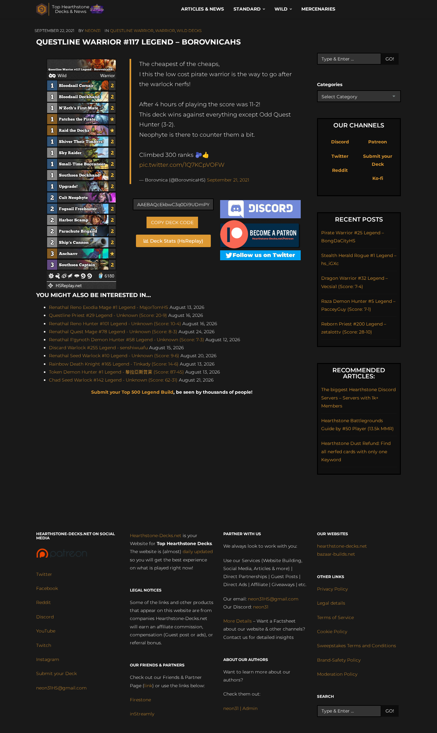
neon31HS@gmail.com (61, 688)
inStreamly (142, 714)
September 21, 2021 (228, 180)
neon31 (92, 30)
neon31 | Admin (240, 708)
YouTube (45, 631)
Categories (329, 84)
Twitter (339, 156)
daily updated (198, 551)
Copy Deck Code (172, 222)
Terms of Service (335, 617)
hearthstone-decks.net (342, 546)
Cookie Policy (332, 631)
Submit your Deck (56, 673)
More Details (237, 621)
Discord (340, 142)
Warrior (165, 30)
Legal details (331, 603)
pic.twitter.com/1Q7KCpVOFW (182, 164)
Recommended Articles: (358, 373)
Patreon (377, 142)
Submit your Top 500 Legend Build (132, 392)
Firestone (140, 700)
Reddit (340, 170)
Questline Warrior (132, 30)
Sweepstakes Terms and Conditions (356, 645)
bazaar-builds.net (336, 554)
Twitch (43, 645)
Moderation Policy (337, 674)
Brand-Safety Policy (339, 660)
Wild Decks (189, 30)
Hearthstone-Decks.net (155, 535)
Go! (389, 59)
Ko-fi (377, 178)
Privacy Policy (332, 589)
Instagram (47, 659)
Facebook (47, 588)
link (148, 686)
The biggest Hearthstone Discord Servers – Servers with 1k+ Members (358, 397)
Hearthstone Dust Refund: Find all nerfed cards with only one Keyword (356, 451)
